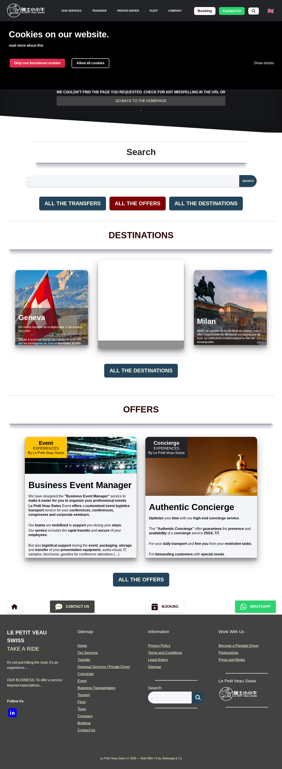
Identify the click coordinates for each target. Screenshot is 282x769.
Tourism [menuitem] (84, 695)
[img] (26, 11)
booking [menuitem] (205, 11)
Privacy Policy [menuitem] (159, 646)
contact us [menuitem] (232, 11)
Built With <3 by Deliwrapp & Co (161, 758)
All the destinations (205, 203)
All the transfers (73, 203)
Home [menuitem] (82, 646)
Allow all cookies (90, 63)
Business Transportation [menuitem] (96, 688)
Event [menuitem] (82, 681)
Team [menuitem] (82, 709)
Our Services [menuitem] (71, 10)
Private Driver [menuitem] (128, 10)
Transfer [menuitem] (99, 10)
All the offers (137, 203)
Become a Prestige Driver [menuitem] (239, 646)
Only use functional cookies (37, 63)
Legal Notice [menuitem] (158, 660)
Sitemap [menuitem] (154, 667)
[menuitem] (253, 11)
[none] (71, 10)
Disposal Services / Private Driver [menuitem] (104, 667)
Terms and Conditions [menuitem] (165, 653)
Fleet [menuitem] (154, 10)
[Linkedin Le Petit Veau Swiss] (12, 712)
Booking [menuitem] (84, 723)
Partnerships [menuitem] (228, 653)
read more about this (26, 45)
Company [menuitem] (175, 10)
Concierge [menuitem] (86, 674)
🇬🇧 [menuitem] (270, 11)
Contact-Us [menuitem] (86, 730)
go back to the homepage (141, 101)
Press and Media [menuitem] (232, 660)
